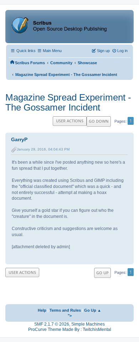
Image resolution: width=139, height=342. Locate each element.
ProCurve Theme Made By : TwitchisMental (69, 329)
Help (42, 310)
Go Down (99, 121)
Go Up (102, 272)
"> (70, 315)
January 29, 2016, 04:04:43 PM (43, 149)
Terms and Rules (65, 310)
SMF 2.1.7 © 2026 (51, 324)
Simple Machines (88, 324)
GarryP (19, 139)
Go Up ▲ (92, 310)
